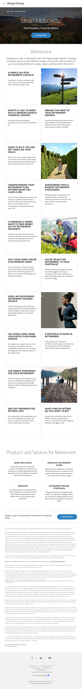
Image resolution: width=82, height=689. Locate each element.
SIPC (37, 683)
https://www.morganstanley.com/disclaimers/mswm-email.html (25, 581)
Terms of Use (36, 668)
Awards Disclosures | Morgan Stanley (15, 644)
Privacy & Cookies (46, 666)
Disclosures (33, 666)
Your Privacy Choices (39, 675)
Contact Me (41, 35)
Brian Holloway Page (17, 11)
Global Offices (41, 670)
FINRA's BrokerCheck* (58, 561)
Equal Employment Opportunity (42, 672)
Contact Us (46, 668)
